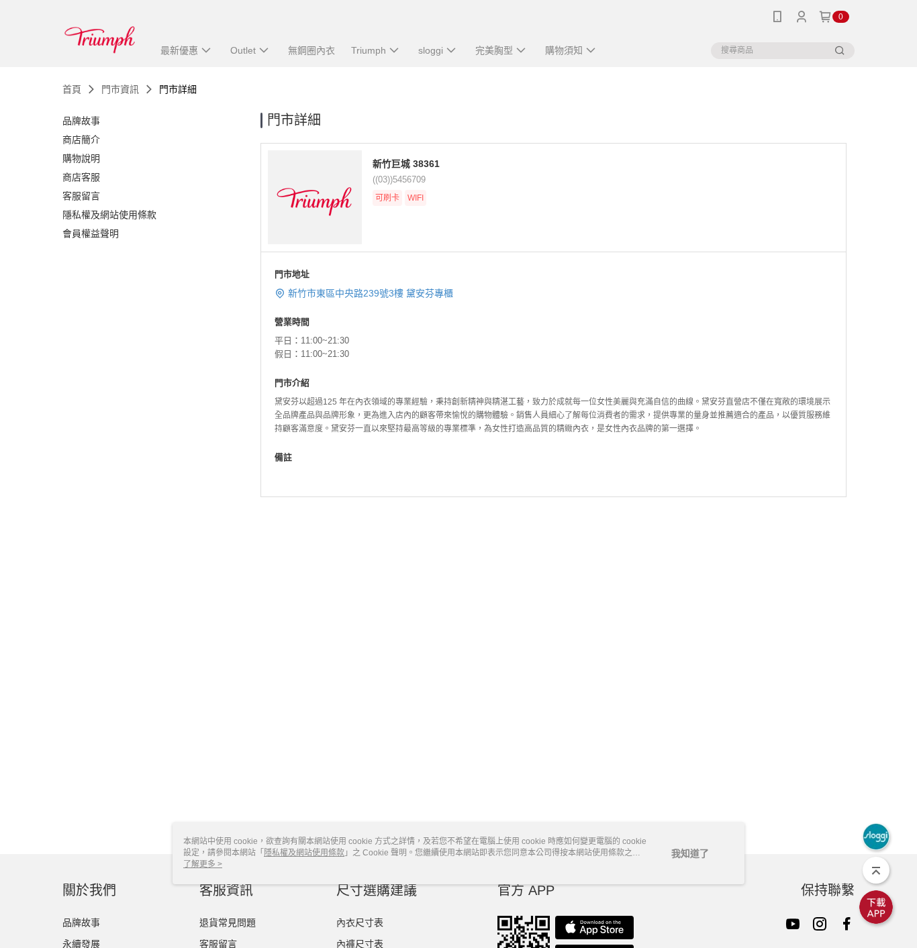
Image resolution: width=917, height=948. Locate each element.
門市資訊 (120, 89)
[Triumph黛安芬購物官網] (99, 35)
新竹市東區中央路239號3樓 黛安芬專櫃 (370, 293)
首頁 (71, 89)
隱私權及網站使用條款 (304, 852)
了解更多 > (202, 864)
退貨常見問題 (227, 922)
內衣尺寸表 (359, 922)
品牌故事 (81, 922)
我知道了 (690, 853)
